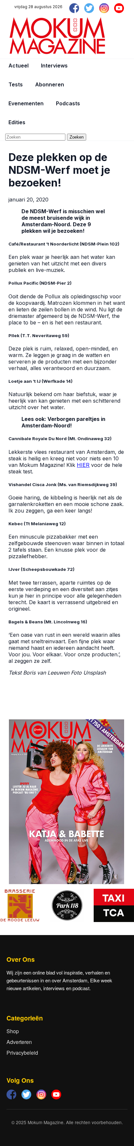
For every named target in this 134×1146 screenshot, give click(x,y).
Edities (16, 122)
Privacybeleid (22, 1052)
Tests (15, 84)
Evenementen (26, 103)
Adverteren (19, 1042)
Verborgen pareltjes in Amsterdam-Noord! (63, 422)
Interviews (54, 65)
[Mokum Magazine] (57, 35)
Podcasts (68, 103)
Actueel (18, 65)
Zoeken (77, 137)
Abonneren (49, 84)
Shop (13, 1031)
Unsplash (94, 672)
